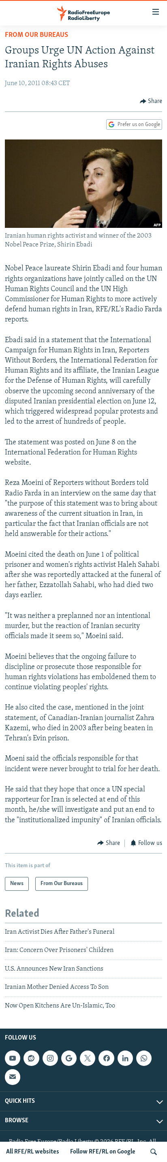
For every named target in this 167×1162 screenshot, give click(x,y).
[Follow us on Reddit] (31, 1058)
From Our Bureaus (36, 35)
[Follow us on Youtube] (12, 1058)
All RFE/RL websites (32, 1152)
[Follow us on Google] (69, 1058)
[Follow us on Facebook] (106, 1058)
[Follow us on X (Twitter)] (87, 1058)
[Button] (151, 101)
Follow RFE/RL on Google (102, 1152)
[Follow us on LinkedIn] (125, 1058)
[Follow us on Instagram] (50, 1058)
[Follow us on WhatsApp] (144, 1058)
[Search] (153, 1152)
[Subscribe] (12, 1077)
